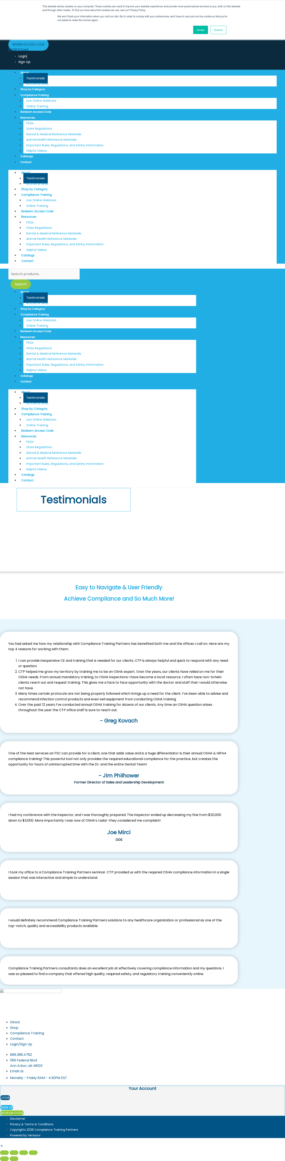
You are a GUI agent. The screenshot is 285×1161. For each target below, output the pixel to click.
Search (20, 284)
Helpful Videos (36, 151)
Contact (25, 162)
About (24, 73)
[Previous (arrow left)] (4, 1158)
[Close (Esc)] (33, 1152)
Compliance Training (34, 95)
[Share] (23, 1152)
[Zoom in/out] (4, 1152)
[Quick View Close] (1, 1146)
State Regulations (39, 128)
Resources (27, 118)
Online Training (37, 106)
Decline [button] (218, 30)
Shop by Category (32, 89)
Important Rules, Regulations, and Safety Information (64, 145)
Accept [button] (200, 30)
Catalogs (26, 156)
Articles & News (37, 84)
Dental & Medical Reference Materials (53, 134)
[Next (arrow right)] (14, 1158)
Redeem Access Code (35, 112)
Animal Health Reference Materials (51, 140)
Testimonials (35, 78)
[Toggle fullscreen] (14, 1152)
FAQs (30, 123)
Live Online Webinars (41, 101)
